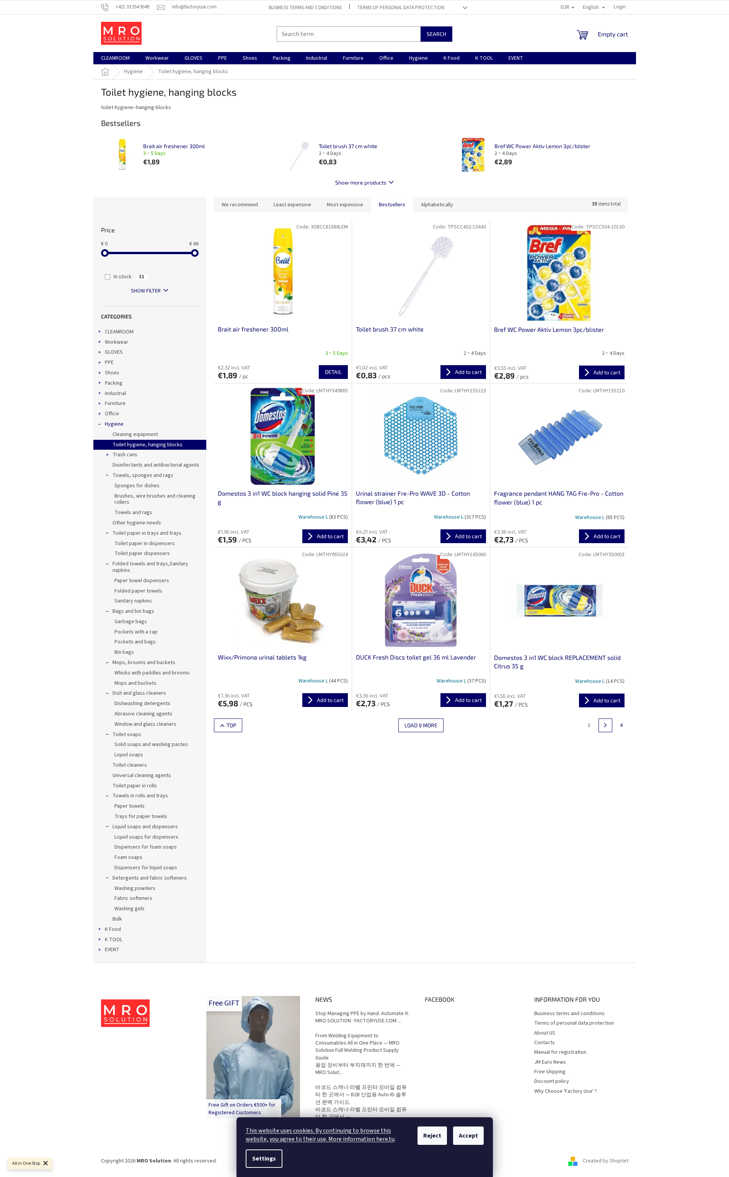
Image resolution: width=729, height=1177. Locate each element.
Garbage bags (130, 621)
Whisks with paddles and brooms (152, 673)
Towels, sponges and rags (143, 475)
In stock (129, 277)
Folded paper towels (138, 591)
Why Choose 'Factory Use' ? (565, 1091)
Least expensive (292, 205)
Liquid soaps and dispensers (145, 827)
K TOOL (113, 940)
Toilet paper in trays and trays (147, 533)
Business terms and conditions (305, 7)
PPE (109, 362)
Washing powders (134, 888)
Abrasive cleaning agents (143, 714)
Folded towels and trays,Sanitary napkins (150, 567)
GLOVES (114, 352)
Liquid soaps (128, 755)
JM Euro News (550, 1062)
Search (436, 34)
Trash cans (125, 455)
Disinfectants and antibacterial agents (156, 465)
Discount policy (551, 1081)
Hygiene (114, 424)
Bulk (117, 919)
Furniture (115, 403)
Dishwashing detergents (142, 703)
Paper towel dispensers (141, 580)
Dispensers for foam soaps (145, 847)
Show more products (360, 182)
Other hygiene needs (137, 523)
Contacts (544, 1042)
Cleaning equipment (135, 434)
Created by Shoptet (605, 1161)
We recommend (240, 205)
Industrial (115, 393)
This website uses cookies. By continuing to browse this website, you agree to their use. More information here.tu (320, 1134)
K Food (113, 929)
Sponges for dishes (137, 486)
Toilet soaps (127, 734)
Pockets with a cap (136, 632)
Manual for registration (560, 1052)
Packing (113, 383)
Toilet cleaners (130, 765)
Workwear (116, 342)
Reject (432, 1135)
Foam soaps (128, 857)
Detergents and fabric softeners (150, 878)
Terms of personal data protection (400, 7)
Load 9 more (420, 725)
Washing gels (129, 909)
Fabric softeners (133, 898)
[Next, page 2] (605, 725)
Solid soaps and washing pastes (151, 744)
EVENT (112, 949)
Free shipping (550, 1072)
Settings (264, 1158)
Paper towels (129, 806)
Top (231, 725)
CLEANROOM (119, 332)
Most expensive (345, 205)
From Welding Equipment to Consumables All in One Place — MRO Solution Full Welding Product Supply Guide (357, 1047)
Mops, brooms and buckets (144, 662)
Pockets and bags (135, 642)
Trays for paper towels (140, 816)
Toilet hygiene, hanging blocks (148, 445)
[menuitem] (115, 58)
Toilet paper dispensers (142, 553)
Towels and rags (133, 512)
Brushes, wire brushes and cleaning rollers (155, 499)
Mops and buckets (135, 683)
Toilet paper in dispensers (144, 543)
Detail (333, 372)
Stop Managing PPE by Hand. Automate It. (362, 1013)
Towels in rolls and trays (140, 796)
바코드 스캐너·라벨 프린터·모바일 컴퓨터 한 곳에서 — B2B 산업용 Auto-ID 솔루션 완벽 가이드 (361, 1095)
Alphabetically (437, 205)
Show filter (146, 291)
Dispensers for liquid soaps (145, 868)
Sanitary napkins (133, 601)
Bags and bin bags (133, 611)
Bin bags (124, 652)
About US (544, 1033)
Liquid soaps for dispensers (146, 837)
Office (112, 414)
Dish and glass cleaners (139, 693)
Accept (468, 1135)
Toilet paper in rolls (135, 786)
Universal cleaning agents (142, 775)
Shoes (112, 373)
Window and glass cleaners (145, 724)
